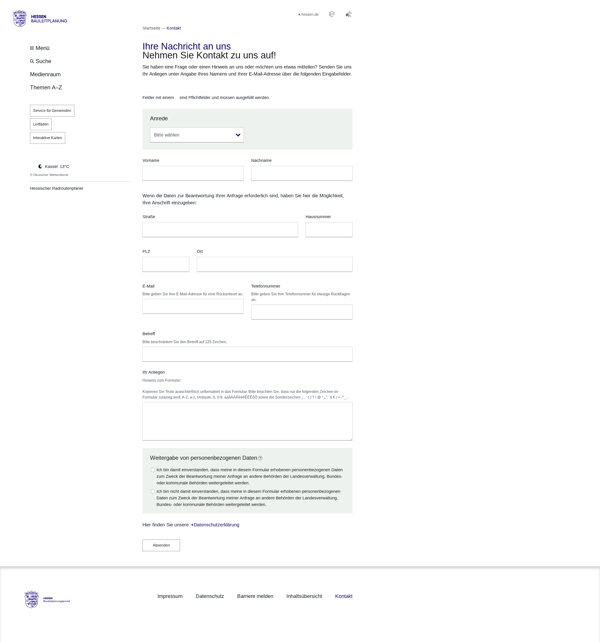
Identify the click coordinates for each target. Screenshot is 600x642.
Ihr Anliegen (153, 372)
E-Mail (148, 286)
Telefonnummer (265, 286)
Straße (148, 216)
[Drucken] (183, 86)
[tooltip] (260, 458)
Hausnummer (318, 216)
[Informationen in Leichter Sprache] (332, 14)
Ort (200, 251)
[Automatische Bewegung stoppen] (32, 166)
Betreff (148, 333)
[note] (247, 98)
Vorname (150, 160)
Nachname (261, 160)
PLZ (146, 251)
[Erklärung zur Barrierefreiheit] (348, 14)
